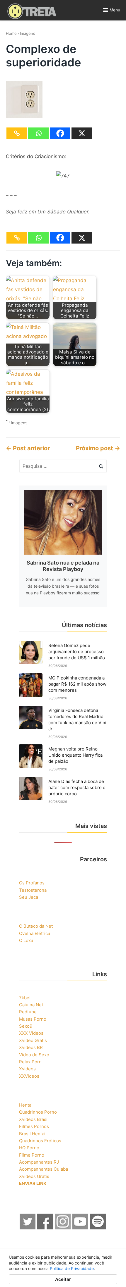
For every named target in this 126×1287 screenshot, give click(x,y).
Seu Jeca (28, 897)
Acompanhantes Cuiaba (43, 1169)
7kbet (25, 997)
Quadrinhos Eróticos (40, 1140)
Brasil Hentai (32, 1133)
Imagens (27, 33)
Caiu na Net (31, 1004)
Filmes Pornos (34, 1126)
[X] (81, 133)
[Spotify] (98, 1228)
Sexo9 (25, 1026)
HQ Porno (29, 1147)
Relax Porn (30, 1062)
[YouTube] (80, 1228)
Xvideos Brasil (34, 1119)
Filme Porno (31, 1155)
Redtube (28, 1012)
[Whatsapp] (38, 133)
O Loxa (26, 940)
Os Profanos (32, 883)
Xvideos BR (31, 1047)
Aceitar (63, 1279)
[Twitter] (28, 1228)
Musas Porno (32, 1019)
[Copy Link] (16, 133)
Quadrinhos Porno (38, 1112)
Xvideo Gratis (33, 1040)
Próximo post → (98, 448)
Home (11, 33)
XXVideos (29, 1076)
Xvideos (27, 1069)
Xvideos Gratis (34, 1176)
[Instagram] (63, 1228)
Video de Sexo (34, 1054)
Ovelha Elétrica (34, 933)
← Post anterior (28, 448)
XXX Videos (31, 1033)
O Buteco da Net (36, 926)
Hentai (26, 1105)
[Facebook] (60, 133)
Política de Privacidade (72, 1268)
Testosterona (33, 890)
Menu (115, 9)
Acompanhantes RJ (39, 1162)
